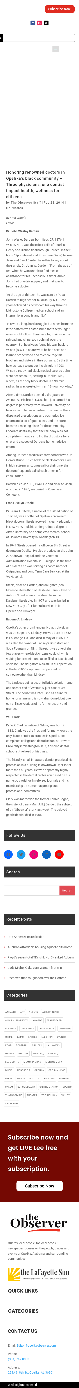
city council (46, 1028)
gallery (37, 1045)
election (47, 1037)
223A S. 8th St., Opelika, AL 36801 (31, 1372)
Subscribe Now (39, 1186)
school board (26, 1087)
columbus (65, 1028)
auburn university (16, 1020)
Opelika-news (56, 1070)
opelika (39, 1070)
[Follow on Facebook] (33, 23)
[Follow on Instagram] (39, 23)
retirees (64, 1078)
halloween (54, 1045)
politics (34, 1078)
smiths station (49, 1087)
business (10, 1028)
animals (10, 1012)
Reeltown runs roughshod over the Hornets (37, 978)
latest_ (53, 1053)
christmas (27, 1028)
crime (9, 1037)
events (61, 1037)
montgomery (53, 1062)
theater (32, 1095)
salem (9, 1087)
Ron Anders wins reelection (26, 937)
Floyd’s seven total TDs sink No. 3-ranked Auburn (41, 957)
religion (49, 1078)
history (23, 1053)
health (9, 1053)
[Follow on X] (46, 23)
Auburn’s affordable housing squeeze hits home (40, 947)
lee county (12, 1062)
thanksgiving (13, 1095)
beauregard (54, 1020)
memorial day (32, 1062)
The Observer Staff (26, 202)
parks (9, 1078)
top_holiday (49, 1095)
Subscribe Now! (59, 9)
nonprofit (23, 1070)
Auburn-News (50, 1012)
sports (67, 1087)
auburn (33, 1012)
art (22, 1012)
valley (65, 1095)
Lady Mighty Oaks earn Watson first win (35, 967)
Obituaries (14, 208)
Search (67, 890)
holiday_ (38, 1053)
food (8, 1045)
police (21, 1078)
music (9, 1070)
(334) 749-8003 (18, 1359)
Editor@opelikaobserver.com (36, 1345)
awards (37, 1020)
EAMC (20, 1037)
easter (32, 1037)
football (22, 1045)
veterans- (11, 1103)
